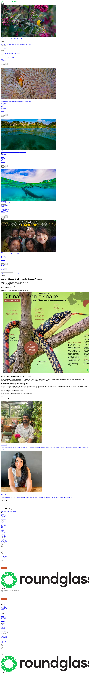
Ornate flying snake (12, 511)
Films (2, 59)
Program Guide (4, 540)
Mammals (3, 110)
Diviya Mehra (4, 494)
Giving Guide (4, 541)
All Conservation (4, 205)
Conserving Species (5, 207)
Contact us (3, 517)
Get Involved (3, 265)
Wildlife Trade (4, 212)
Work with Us (4, 516)
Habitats (6, 48)
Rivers (2, 160)
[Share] (2, 396)
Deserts (2, 155)
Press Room (3, 258)
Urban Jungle (11, 44)
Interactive (10, 57)
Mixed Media (15, 57)
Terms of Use (3, 557)
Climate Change (4, 211)
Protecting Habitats (5, 209)
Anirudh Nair (4, 445)
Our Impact (3, 257)
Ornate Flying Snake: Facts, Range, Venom (15, 273)
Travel (6, 44)
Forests (2, 157)
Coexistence (3, 210)
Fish (1, 107)
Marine (2, 159)
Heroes (2, 206)
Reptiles (2, 111)
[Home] (10, 2)
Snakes (6, 511)
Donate (2, 64)
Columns (29, 44)
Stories (2, 530)
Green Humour (4, 57)
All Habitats (3, 154)
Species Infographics (5, 53)
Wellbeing (22, 44)
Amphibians (3, 104)
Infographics (3, 273)
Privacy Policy (4, 556)
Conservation (3, 524)
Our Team (3, 260)
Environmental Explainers (15, 53)
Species (2, 48)
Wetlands (3, 162)
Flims (2, 531)
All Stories (3, 44)
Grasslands (3, 158)
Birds (2, 106)
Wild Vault (17, 44)
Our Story (3, 514)
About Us (3, 256)
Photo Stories (3, 60)
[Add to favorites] (1, 396)
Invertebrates (3, 108)
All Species (3, 103)
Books (25, 44)
